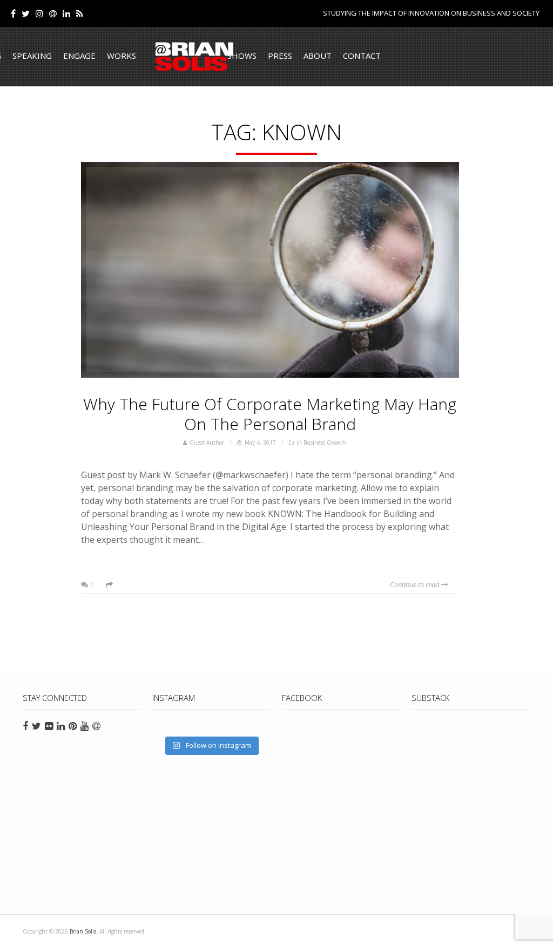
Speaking (32, 55)
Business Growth (325, 442)
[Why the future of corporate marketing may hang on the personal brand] (270, 269)
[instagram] (39, 13)
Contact (362, 55)
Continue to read (415, 584)
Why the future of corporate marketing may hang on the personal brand (269, 414)
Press (280, 55)
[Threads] (53, 13)
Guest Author (207, 442)
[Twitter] (26, 13)
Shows (242, 55)
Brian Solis (194, 56)
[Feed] (79, 13)
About (318, 55)
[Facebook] (13, 13)
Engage (79, 55)
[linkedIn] (66, 13)
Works (121, 55)
